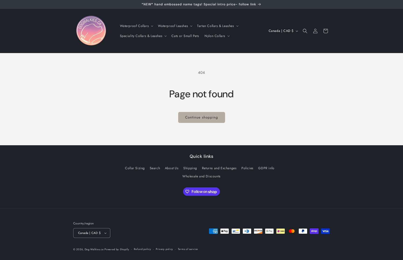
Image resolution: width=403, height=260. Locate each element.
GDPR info (266, 168)
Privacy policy (164, 249)
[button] (136, 26)
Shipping (190, 168)
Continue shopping (201, 117)
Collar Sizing (135, 168)
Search (155, 168)
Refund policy (142, 249)
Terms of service (188, 249)
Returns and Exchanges (219, 168)
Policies (247, 168)
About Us (172, 168)
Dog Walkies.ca (94, 249)
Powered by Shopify (116, 249)
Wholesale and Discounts (201, 176)
